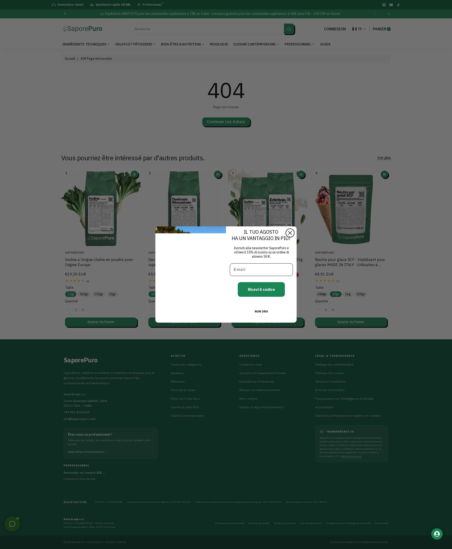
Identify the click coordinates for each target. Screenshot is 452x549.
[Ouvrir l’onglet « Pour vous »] (437, 534)
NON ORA (261, 311)
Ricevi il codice (261, 289)
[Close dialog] (290, 233)
